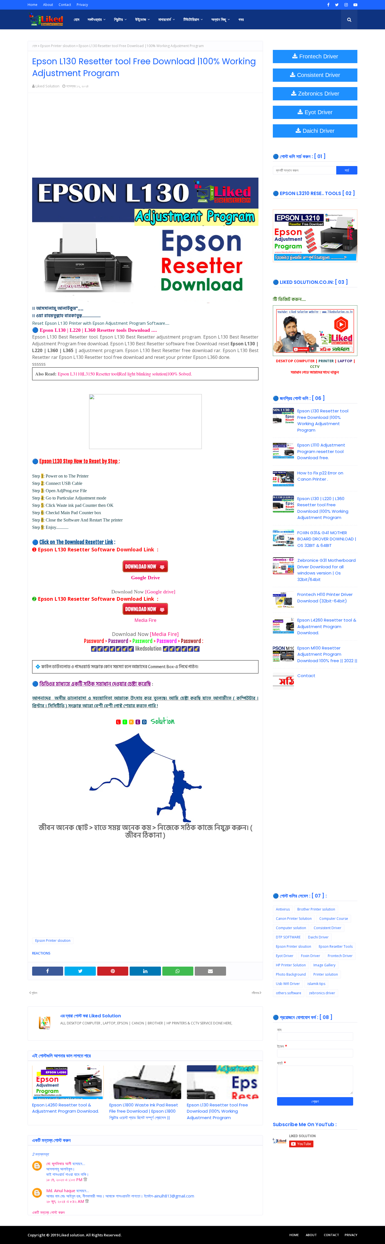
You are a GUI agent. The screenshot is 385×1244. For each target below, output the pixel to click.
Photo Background (291, 974)
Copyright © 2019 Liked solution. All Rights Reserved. (74, 1235)
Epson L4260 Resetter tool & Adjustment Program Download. (65, 1108)
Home (32, 4)
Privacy (82, 4)
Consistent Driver (327, 927)
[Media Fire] (164, 634)
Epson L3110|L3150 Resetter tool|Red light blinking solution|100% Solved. (125, 374)
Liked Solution (47, 86)
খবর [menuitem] (241, 19)
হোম (34, 45)
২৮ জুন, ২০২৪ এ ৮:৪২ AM (65, 1201)
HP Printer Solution (291, 965)
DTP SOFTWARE (288, 937)
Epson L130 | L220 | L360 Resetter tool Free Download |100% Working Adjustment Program (322, 508)
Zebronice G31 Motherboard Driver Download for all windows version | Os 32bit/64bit (326, 569)
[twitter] (337, 5)
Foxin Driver (310, 955)
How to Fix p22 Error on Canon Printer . (320, 476)
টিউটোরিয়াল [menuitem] (191, 19)
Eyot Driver (284, 955)
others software (288, 993)
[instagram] (346, 5)
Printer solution (325, 974)
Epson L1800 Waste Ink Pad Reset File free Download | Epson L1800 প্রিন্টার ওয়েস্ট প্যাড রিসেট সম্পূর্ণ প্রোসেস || (143, 1111)
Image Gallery (324, 965)
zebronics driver (322, 993)
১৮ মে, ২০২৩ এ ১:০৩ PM (64, 1179)
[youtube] (354, 5)
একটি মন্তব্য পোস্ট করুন (48, 1212)
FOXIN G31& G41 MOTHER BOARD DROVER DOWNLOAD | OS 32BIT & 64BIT (326, 539)
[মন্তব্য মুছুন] (85, 1179)
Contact (65, 4)
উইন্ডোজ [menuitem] (140, 19)
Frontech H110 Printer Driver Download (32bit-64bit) (325, 597)
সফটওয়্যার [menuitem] (95, 19)
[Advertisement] (145, 138)
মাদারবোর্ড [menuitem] (164, 19)
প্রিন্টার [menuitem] (118, 19)
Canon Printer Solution (294, 918)
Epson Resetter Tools (336, 946)
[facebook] (328, 5)
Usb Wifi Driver (288, 983)
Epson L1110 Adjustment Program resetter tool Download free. (321, 451)
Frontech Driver (340, 955)
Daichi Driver (318, 937)
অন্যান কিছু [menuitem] (218, 19)
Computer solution (291, 927)
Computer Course (333, 918)
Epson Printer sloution (58, 45)
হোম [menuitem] (76, 19)
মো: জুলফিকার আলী (58, 1163)
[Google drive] (160, 592)
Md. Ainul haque (60, 1190)
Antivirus (283, 909)
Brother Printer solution (316, 909)
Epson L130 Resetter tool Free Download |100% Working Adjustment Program (217, 1111)
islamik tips (316, 983)
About (48, 4)
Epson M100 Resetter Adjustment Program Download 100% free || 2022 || (327, 654)
